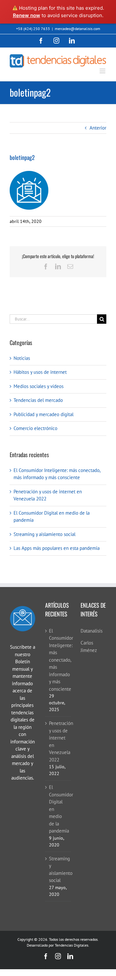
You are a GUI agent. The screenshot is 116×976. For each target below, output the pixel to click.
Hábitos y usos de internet (40, 372)
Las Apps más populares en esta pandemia (57, 548)
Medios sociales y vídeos (38, 386)
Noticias (22, 358)
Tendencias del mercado (38, 400)
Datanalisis (91, 631)
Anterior (98, 128)
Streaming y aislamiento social (44, 534)
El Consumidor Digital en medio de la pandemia (58, 809)
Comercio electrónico (35, 428)
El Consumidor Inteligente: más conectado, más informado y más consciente (58, 660)
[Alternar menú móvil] (103, 71)
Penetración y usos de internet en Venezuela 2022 (58, 741)
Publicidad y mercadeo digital (43, 414)
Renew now (26, 15)
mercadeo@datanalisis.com (77, 28)
